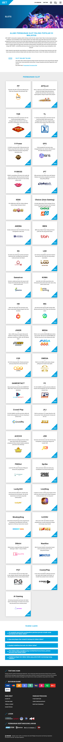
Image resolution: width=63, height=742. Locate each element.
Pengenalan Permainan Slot (30, 65)
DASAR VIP (7, 698)
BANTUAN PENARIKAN (38, 704)
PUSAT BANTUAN (37, 698)
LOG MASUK (37, 2)
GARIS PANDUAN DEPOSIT (39, 701)
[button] (60, 2)
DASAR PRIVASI (8, 707)
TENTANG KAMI (8, 701)
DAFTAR (45, 2)
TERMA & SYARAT (9, 704)
